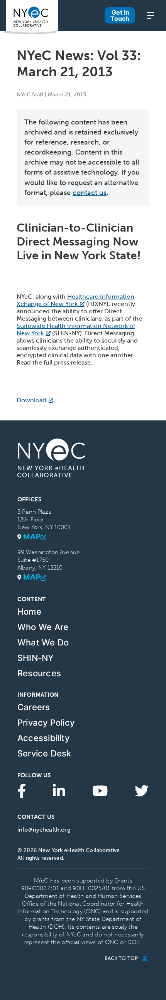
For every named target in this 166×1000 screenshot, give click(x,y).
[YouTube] (100, 790)
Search (91, 27)
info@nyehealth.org (44, 829)
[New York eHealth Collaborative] (31, 17)
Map (32, 537)
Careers (33, 707)
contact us (90, 192)
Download (31, 400)
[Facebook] (21, 790)
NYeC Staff (30, 94)
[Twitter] (142, 790)
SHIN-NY (35, 658)
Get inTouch (119, 15)
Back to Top (121, 958)
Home (29, 612)
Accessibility (43, 738)
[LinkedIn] (59, 790)
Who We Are (42, 627)
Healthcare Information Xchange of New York (75, 300)
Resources (39, 673)
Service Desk (44, 753)
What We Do (43, 642)
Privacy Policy (46, 723)
